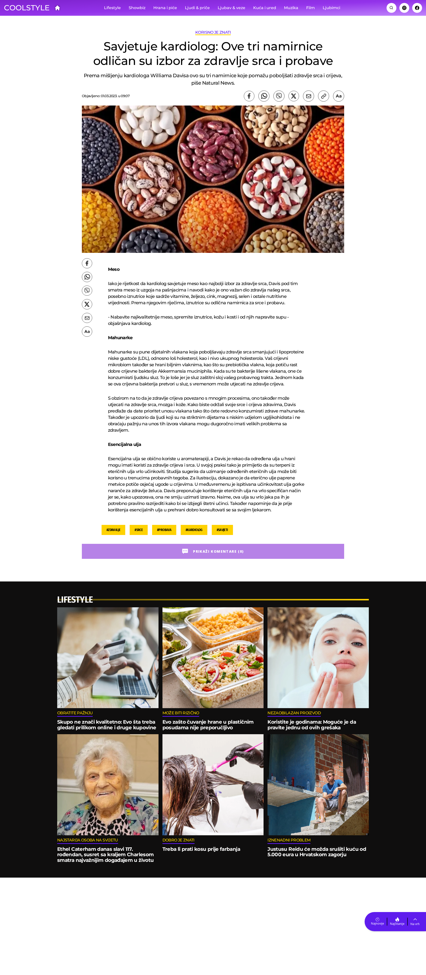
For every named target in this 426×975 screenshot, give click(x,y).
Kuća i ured (264, 7)
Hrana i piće (165, 7)
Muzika (291, 7)
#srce (139, 530)
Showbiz (137, 7)
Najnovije (377, 923)
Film (310, 7)
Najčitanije (397, 924)
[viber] (278, 96)
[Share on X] (293, 96)
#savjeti (222, 530)
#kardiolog (194, 530)
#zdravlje (113, 530)
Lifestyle (112, 7)
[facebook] (249, 96)
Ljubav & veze (231, 7)
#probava (164, 530)
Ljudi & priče (197, 7)
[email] (308, 96)
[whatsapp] (263, 96)
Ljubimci (331, 7)
